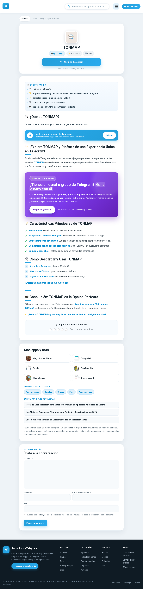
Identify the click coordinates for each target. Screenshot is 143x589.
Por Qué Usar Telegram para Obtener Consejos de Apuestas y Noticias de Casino (65, 405)
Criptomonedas (88, 561)
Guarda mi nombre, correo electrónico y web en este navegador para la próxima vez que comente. (70, 515)
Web (25, 504)
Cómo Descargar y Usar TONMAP (49, 102)
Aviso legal (126, 583)
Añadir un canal (129, 567)
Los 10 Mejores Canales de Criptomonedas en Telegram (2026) (57, 420)
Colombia (106, 561)
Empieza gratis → (42, 209)
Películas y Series (88, 557)
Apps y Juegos (44, 19)
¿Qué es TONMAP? (42, 89)
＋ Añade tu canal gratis (25, 566)
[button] (116, 6)
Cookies (137, 583)
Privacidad (116, 583)
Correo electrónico (81, 492)
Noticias (84, 570)
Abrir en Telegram (73, 62)
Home (34, 19)
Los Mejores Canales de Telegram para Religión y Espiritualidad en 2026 (61, 412)
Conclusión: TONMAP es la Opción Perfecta (54, 107)
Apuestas (85, 552)
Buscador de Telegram (24, 548)
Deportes (85, 565)
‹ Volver (24, 19)
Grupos (60, 392)
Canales (48, 392)
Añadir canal (133, 6)
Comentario (29, 458)
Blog (62, 570)
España (105, 552)
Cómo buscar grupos (128, 561)
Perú (104, 565)
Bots (71, 392)
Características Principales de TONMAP (52, 98)
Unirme (109, 135)
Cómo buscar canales (128, 554)
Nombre (28, 492)
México (105, 557)
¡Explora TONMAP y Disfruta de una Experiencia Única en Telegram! (65, 93)
